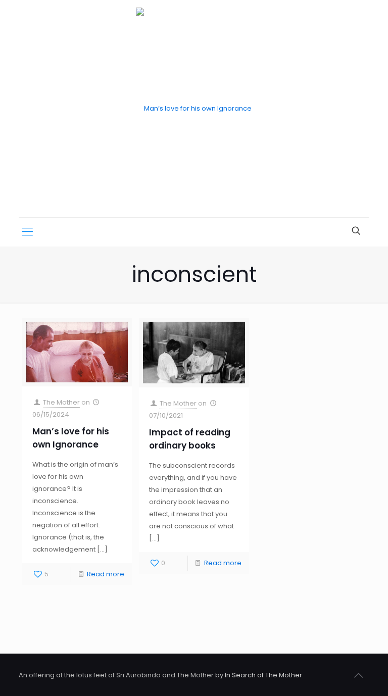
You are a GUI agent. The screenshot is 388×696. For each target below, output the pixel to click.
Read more (105, 574)
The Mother (61, 402)
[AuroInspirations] (194, 108)
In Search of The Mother (263, 675)
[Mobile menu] (27, 231)
